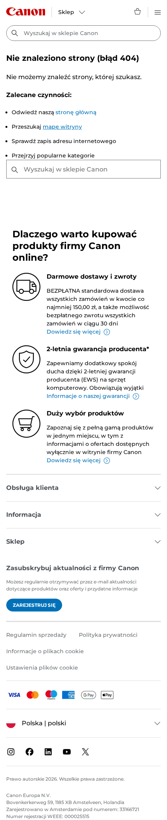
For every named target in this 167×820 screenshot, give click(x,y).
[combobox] (83, 33)
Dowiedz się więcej (74, 331)
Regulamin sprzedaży (36, 634)
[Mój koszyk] (137, 11)
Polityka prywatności (108, 634)
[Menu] (158, 11)
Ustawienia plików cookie (42, 667)
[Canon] (25, 11)
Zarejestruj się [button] (34, 605)
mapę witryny (62, 126)
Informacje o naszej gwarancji (88, 395)
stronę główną (76, 112)
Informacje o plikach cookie (45, 651)
